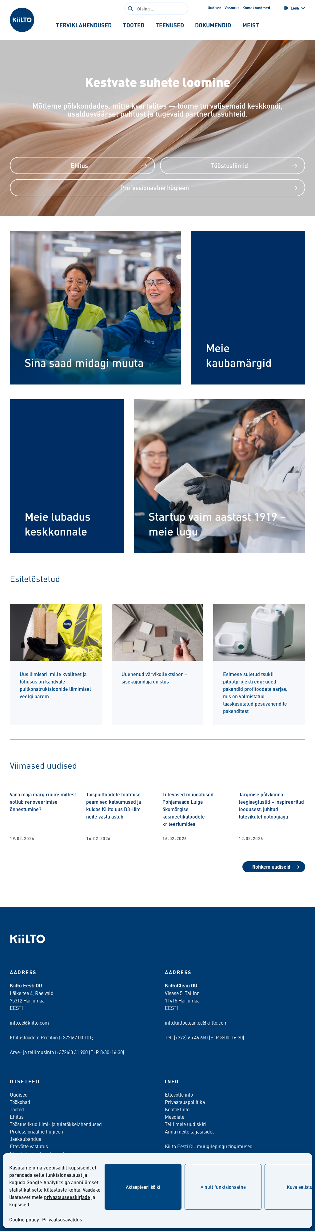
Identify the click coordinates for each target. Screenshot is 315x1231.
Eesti (295, 8)
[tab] (83, 25)
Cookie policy (24, 1219)
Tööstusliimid (229, 165)
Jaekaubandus (25, 1138)
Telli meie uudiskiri (185, 1124)
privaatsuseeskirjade (67, 1197)
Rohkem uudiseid (271, 866)
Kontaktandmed (256, 7)
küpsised (19, 1204)
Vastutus (232, 7)
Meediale (174, 1116)
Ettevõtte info (179, 1094)
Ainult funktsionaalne (223, 1187)
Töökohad (20, 1101)
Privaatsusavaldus (62, 1219)
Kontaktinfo (177, 1109)
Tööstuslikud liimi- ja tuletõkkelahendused (56, 1124)
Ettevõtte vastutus (29, 1146)
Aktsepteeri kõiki (143, 1187)
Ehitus (79, 165)
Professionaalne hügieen (154, 187)
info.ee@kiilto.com (29, 1022)
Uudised (214, 7)
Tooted (17, 1109)
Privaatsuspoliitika (185, 1101)
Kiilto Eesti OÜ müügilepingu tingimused (209, 1146)
